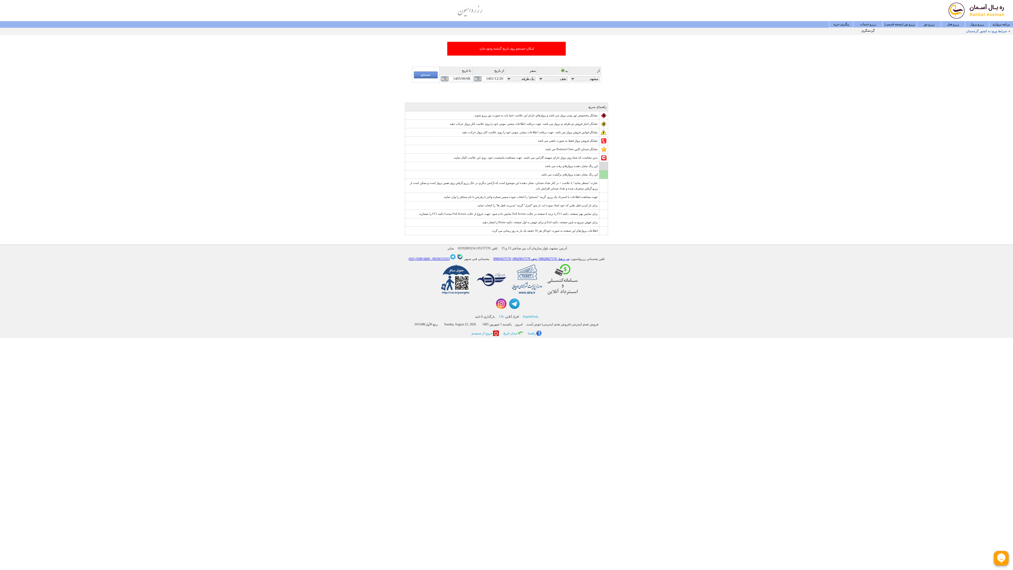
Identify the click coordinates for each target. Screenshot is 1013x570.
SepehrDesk (530, 317)
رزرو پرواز (977, 24)
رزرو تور (929, 24)
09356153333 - (440, 259)
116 (501, 317)
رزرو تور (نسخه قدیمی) (900, 24)
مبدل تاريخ (510, 333)
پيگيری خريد (841, 24)
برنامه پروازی (1001, 24)
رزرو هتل (953, 24)
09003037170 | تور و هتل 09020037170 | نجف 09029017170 (531, 259)
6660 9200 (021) (419, 259)
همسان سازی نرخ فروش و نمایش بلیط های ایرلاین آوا (971, 31)
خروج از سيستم (482, 333)
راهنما (532, 333)
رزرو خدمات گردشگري (868, 25)
